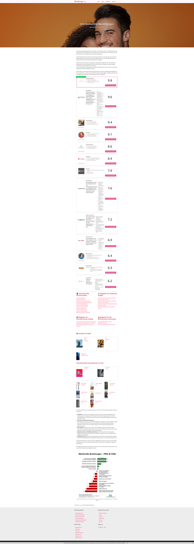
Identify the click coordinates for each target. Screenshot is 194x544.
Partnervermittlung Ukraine (81, 309)
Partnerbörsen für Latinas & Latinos (83, 300)
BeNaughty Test (78, 536)
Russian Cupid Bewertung (112, 384)
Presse (100, 514)
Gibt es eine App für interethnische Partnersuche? (86, 321)
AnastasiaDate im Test (98, 384)
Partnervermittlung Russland (82, 306)
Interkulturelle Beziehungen (80, 520)
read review (81, 127)
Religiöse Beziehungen (79, 521)
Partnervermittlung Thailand (81, 311)
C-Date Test (77, 529)
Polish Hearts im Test (84, 393)
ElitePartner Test (78, 534)
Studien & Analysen (102, 513)
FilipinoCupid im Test (84, 402)
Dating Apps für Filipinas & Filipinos (83, 312)
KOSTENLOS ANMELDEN (110, 85)
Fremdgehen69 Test (79, 532)
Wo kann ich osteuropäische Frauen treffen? (106, 324)
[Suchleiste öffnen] (118, 1)
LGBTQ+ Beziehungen (79, 518)
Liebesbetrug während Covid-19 (84, 354)
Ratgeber (108, 1)
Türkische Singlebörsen (80, 298)
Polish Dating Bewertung (83, 384)
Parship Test (77, 530)
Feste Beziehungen (79, 513)
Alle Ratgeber (101, 518)
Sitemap (100, 521)
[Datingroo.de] (80, 1)
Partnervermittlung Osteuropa (82, 305)
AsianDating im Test (112, 393)
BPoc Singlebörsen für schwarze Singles (84, 302)
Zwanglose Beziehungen (80, 514)
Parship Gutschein (78, 537)
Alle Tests (101, 516)
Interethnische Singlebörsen (81, 303)
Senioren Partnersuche (79, 516)
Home (80, 505)
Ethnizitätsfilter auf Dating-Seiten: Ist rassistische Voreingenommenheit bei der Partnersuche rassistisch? (85, 324)
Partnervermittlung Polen (81, 308)
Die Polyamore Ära (107, 339)
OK (127, 543)
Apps (99, 1)
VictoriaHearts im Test (98, 402)
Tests (103, 1)
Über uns (114, 1)
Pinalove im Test (98, 393)
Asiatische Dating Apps (80, 299)
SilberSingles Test (78, 527)
